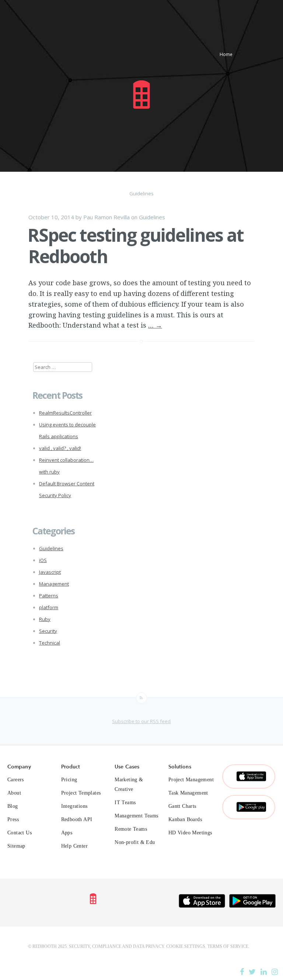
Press (13, 819)
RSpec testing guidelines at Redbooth (136, 245)
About (14, 793)
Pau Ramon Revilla (106, 217)
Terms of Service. (228, 946)
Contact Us (19, 832)
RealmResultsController (65, 412)
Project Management (191, 779)
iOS (43, 560)
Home (226, 54)
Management (54, 583)
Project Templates (81, 793)
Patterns (48, 595)
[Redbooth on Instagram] (275, 972)
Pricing (69, 779)
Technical (49, 642)
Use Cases (127, 766)
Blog (12, 806)
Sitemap (16, 846)
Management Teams (136, 816)
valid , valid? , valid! (60, 448)
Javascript (50, 572)
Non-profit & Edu (135, 842)
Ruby (44, 619)
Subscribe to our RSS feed (141, 721)
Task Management (188, 793)
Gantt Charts (182, 806)
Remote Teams (131, 829)
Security (48, 631)
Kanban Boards (185, 819)
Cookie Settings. (186, 946)
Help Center (74, 846)
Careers (15, 779)
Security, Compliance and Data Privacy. (117, 946)
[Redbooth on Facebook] (242, 972)
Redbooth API (76, 819)
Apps (67, 832)
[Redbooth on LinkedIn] (264, 972)
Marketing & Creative (129, 784)
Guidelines (152, 217)
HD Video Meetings (190, 832)
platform (48, 607)
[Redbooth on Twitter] (252, 972)
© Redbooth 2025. (48, 946)
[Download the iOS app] (202, 902)
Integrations (74, 806)
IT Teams (125, 802)
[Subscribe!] (141, 698)
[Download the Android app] (252, 902)
